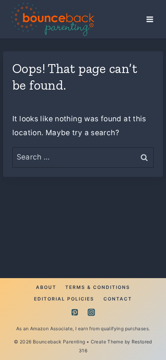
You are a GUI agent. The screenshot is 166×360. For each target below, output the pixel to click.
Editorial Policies (64, 299)
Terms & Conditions (97, 287)
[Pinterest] (74, 312)
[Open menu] (149, 19)
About (46, 287)
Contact (117, 299)
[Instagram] (91, 312)
